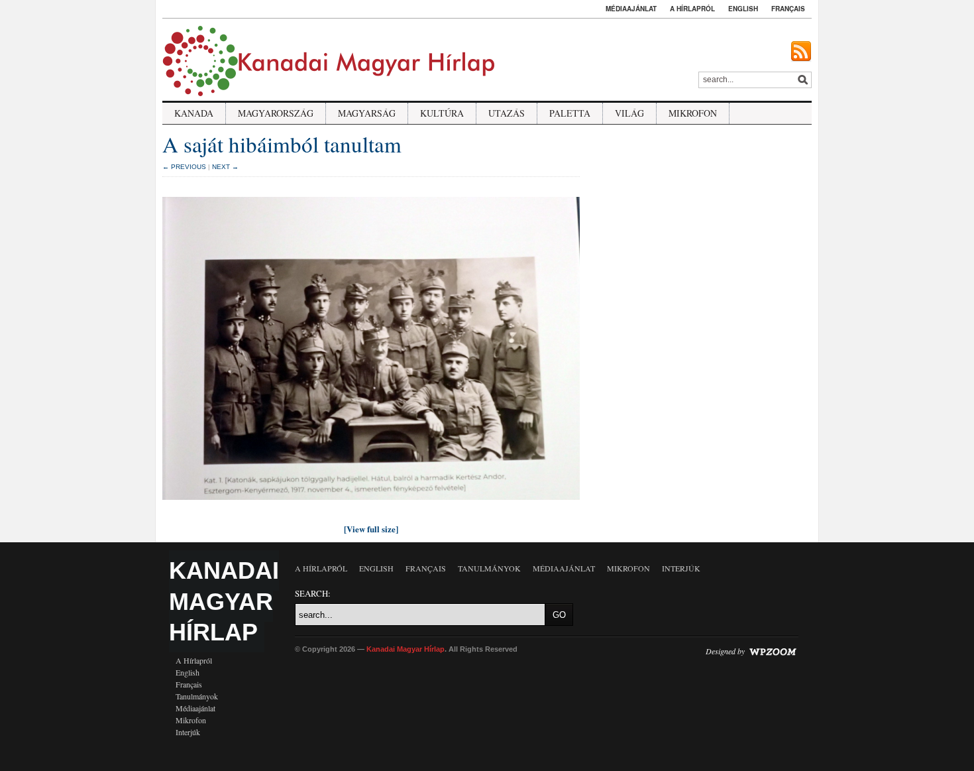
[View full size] (371, 528)
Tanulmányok (197, 696)
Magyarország (275, 113)
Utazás (506, 113)
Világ (629, 113)
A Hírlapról (692, 8)
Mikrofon (693, 113)
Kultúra (442, 113)
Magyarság (367, 113)
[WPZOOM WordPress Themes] (772, 650)
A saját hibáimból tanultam (282, 143)
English (743, 8)
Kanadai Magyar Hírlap (224, 601)
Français (788, 8)
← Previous (184, 166)
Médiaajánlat (631, 8)
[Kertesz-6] (371, 503)
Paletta (569, 113)
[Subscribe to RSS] (801, 51)
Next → (225, 166)
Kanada (193, 113)
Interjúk (188, 732)
